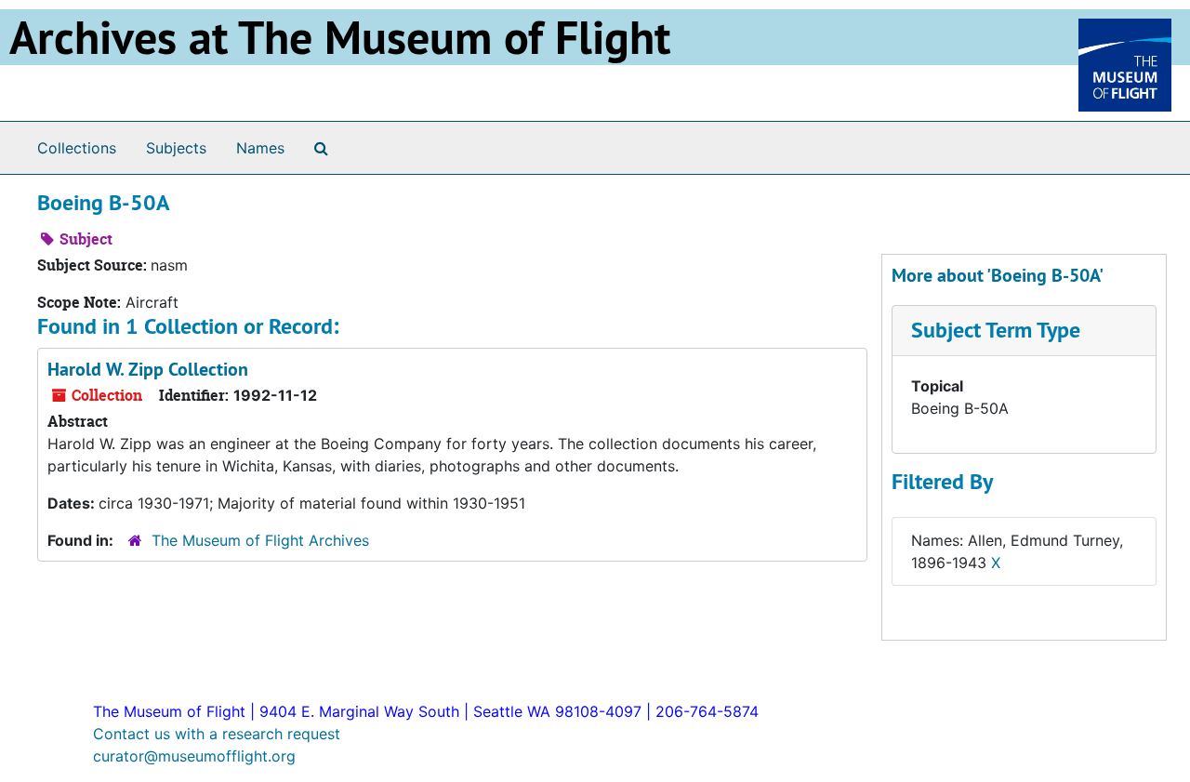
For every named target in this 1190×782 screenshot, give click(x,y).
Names (260, 148)
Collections (76, 148)
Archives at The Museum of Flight (339, 37)
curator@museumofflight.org (194, 756)
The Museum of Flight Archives (260, 540)
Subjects (176, 148)
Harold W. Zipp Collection (147, 369)
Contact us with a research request (216, 733)
